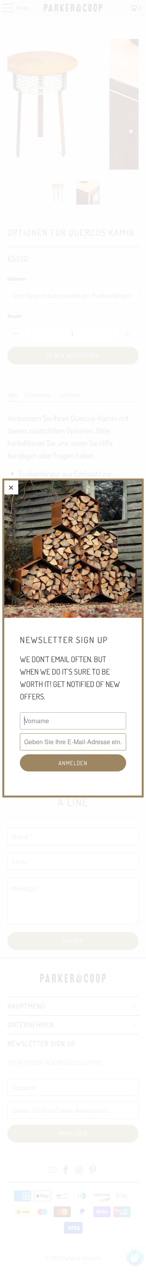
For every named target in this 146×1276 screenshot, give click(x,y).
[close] (11, 487)
